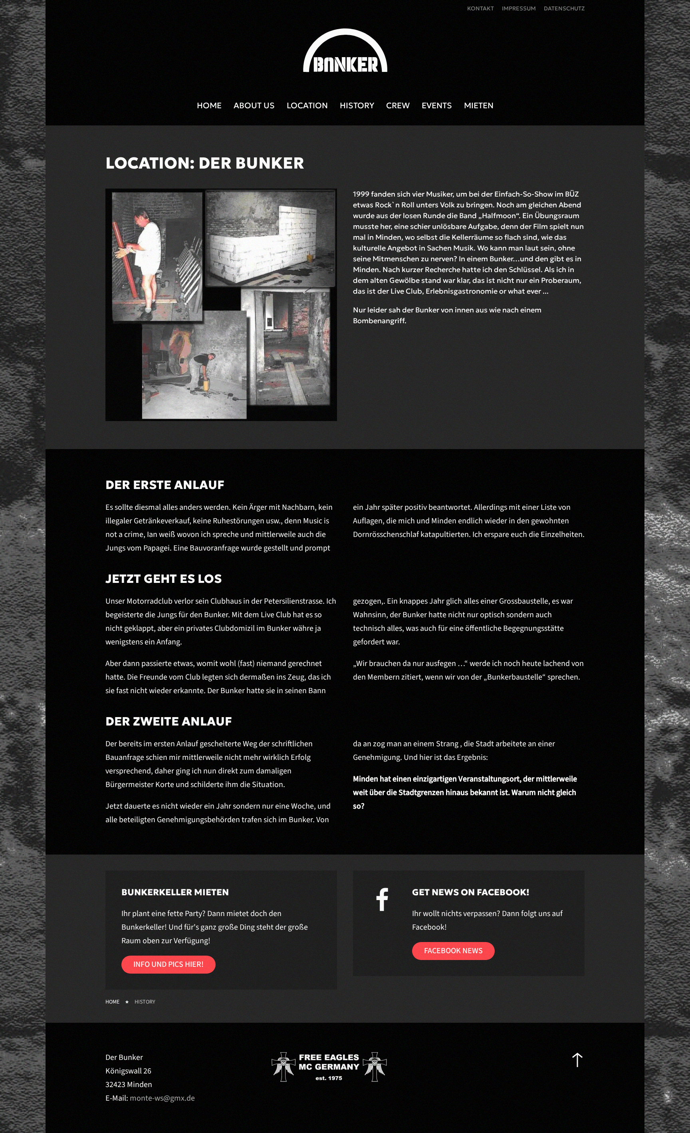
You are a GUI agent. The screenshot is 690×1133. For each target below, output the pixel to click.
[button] (577, 1060)
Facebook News (453, 950)
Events (437, 105)
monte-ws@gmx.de (162, 1098)
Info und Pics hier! (168, 964)
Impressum (519, 8)
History (357, 105)
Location (307, 105)
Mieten (479, 105)
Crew (398, 105)
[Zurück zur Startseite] (345, 52)
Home (209, 105)
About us (254, 105)
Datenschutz (564, 8)
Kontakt (480, 8)
